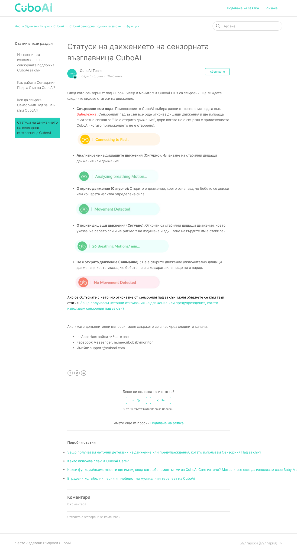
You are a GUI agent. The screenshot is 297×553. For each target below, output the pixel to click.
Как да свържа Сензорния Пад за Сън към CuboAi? (36, 105)
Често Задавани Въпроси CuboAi (39, 26)
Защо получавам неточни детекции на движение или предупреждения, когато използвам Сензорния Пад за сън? (164, 452)
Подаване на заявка (243, 8)
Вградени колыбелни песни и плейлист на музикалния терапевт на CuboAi (131, 478)
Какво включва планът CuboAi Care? (98, 461)
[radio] (136, 400)
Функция (132, 26)
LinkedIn (84, 373)
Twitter (77, 373)
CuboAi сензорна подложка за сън (95, 26)
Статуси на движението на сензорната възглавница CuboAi (37, 127)
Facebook (70, 373)
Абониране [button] (217, 71)
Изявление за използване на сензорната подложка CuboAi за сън (35, 62)
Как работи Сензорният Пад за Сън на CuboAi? (37, 85)
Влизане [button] (271, 8)
